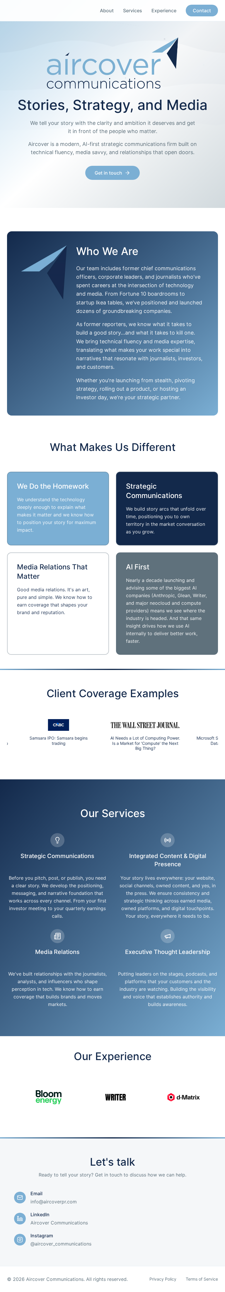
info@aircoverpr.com (53, 1202)
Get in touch (108, 173)
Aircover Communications (59, 1223)
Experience (163, 10)
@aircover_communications (60, 1244)
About (107, 10)
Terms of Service (202, 1279)
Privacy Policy (162, 1279)
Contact (202, 10)
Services (132, 10)
